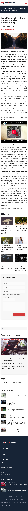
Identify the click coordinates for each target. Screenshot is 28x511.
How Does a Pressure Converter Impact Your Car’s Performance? (15, 416)
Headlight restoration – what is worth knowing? (17, 485)
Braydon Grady (7, 26)
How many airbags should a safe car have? (16, 491)
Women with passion (7, 29)
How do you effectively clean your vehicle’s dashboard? (7, 266)
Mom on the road (6, 465)
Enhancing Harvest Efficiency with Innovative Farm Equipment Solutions (17, 430)
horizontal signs (6, 382)
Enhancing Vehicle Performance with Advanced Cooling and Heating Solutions (16, 403)
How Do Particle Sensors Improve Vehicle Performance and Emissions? (16, 410)
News (2, 462)
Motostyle (4, 470)
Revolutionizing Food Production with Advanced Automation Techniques (17, 396)
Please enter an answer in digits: (11, 294)
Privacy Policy (4, 505)
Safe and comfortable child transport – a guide (7, 249)
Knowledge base (5, 474)
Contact (3, 454)
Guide (2, 472)
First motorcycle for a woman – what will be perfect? (21, 230)
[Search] (2, 329)
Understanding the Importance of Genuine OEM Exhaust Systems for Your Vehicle (16, 423)
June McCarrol (17, 382)
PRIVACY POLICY (5, 452)
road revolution (6, 385)
